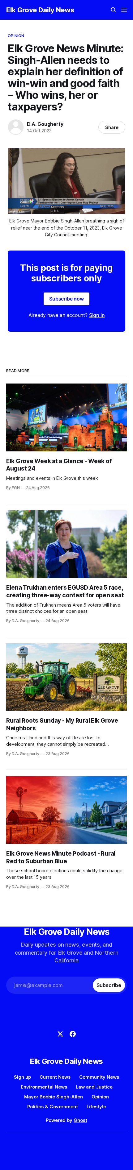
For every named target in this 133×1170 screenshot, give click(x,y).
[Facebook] (73, 1034)
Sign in (97, 315)
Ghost (80, 1120)
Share (111, 127)
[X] (60, 1034)
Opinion (16, 35)
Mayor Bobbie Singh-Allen (53, 1097)
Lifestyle (96, 1107)
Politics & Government (52, 1107)
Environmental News (44, 1087)
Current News (55, 1077)
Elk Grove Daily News (40, 9)
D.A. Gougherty (45, 124)
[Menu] (124, 10)
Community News (99, 1077)
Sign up (22, 1077)
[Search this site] (113, 10)
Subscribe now (66, 299)
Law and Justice (94, 1087)
